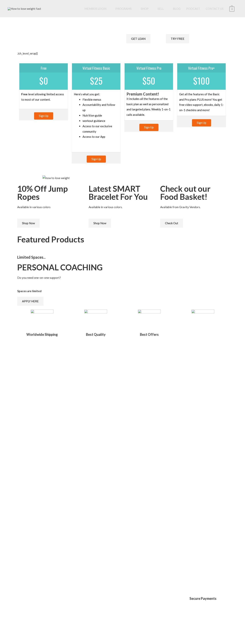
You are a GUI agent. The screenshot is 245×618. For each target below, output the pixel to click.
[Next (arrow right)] (15, 615)
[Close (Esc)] (5, 608)
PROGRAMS (123, 8)
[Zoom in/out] (35, 608)
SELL (161, 8)
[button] (19, 178)
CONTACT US (215, 8)
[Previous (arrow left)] (5, 615)
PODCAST (193, 8)
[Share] (15, 608)
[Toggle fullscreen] (25, 608)
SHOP (145, 8)
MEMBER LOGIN (95, 8)
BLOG (176, 8)
